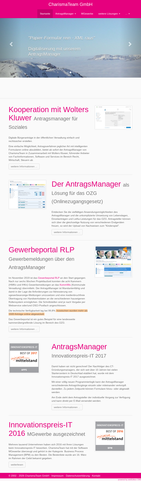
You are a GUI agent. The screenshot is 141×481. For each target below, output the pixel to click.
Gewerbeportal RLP (41, 249)
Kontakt (96, 475)
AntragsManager (64, 13)
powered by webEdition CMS (129, 479)
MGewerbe (87, 13)
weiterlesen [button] (17, 464)
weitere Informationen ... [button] (24, 166)
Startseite (45, 13)
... (126, 13)
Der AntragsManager (87, 184)
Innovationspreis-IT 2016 (40, 428)
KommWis (65, 284)
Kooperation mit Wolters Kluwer (49, 113)
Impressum (57, 475)
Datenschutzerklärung (78, 475)
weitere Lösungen (108, 13)
